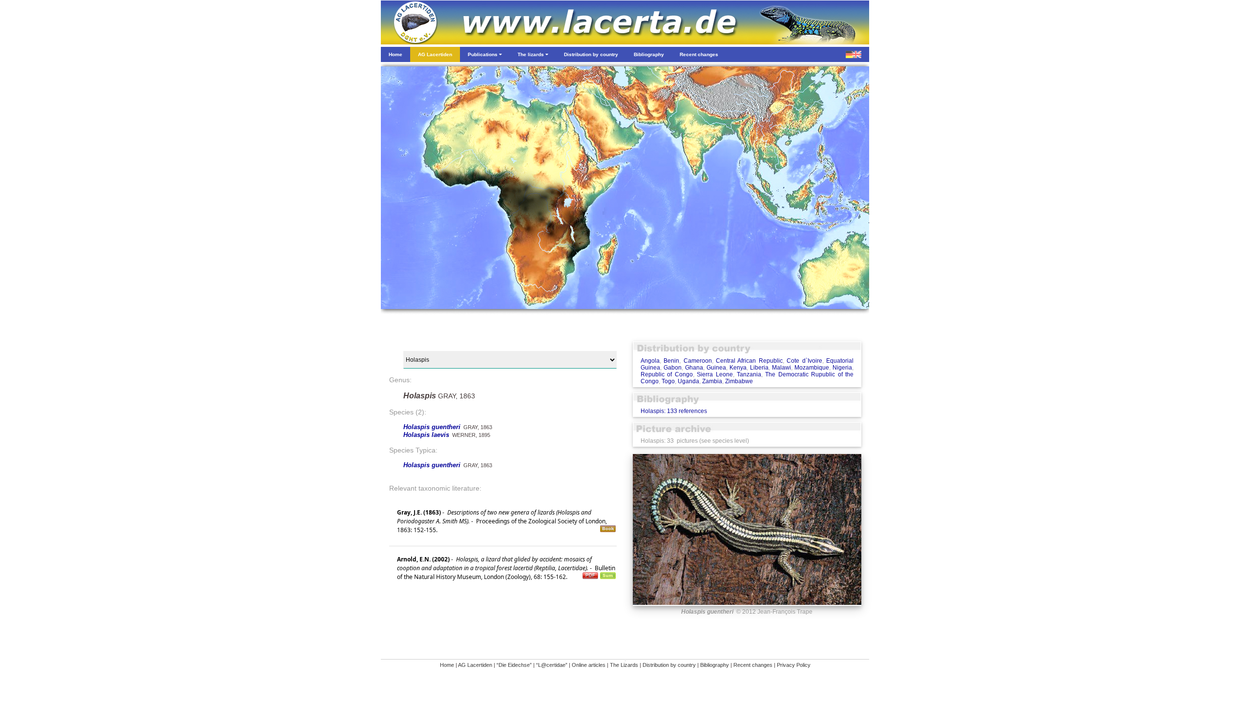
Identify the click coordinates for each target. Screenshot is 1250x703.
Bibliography (714, 665)
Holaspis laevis (426, 434)
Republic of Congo (667, 374)
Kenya (738, 367)
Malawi (781, 367)
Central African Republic (749, 360)
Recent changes (752, 665)
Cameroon (698, 360)
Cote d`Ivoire (804, 360)
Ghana (694, 367)
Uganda (688, 381)
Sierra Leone (714, 374)
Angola (650, 360)
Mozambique (811, 367)
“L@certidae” (551, 665)
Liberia (759, 367)
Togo (668, 381)
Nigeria (842, 367)
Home (447, 665)
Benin (671, 360)
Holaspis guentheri (431, 427)
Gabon (673, 367)
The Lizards (624, 665)
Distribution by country (669, 665)
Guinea (716, 367)
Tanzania (749, 374)
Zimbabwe (739, 381)
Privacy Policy (794, 665)
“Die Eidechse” (514, 665)
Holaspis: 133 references (674, 411)
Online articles (588, 665)
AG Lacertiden (475, 665)
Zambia (712, 381)
